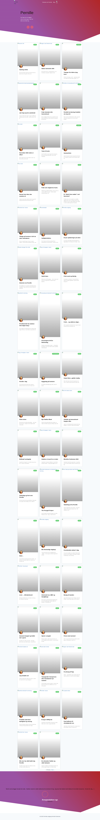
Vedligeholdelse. (46, 238)
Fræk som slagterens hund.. (49, 187)
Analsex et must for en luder (49, 459)
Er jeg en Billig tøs (46, 719)
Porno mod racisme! (70, 636)
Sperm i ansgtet (46, 636)
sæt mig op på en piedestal (27, 113)
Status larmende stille (47, 68)
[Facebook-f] (28, 27)
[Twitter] (31, 27)
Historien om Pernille (47, 2)
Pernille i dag (23, 381)
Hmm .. (21, 556)
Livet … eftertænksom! (26, 595)
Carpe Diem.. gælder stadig (72, 378)
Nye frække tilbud (46, 419)
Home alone (22, 419)
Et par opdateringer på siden (72, 237)
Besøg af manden (69, 595)
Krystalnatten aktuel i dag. (71, 550)
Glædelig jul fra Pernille (70, 504)
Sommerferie (67, 153)
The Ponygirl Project (47, 510)
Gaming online (23, 69)
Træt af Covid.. (45, 151)
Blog (54, 2)
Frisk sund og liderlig (70, 276)
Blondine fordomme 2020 (71, 459)
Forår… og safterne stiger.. (71, 322)
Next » (52, 769)
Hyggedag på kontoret (48, 381)
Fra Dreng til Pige (69, 672)
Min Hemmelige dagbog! (48, 549)
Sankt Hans (44, 276)
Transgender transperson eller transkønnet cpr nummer (48, 678)
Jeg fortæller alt (24, 675)
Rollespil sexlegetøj (25, 459)
